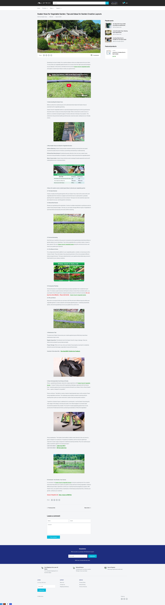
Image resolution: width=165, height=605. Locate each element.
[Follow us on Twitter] (124, 599)
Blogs (51, 8)
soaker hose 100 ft (61, 445)
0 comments (96, 55)
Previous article (51, 507)
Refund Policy (82, 584)
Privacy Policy (82, 582)
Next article (87, 507)
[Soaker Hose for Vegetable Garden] (69, 131)
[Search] (107, 3)
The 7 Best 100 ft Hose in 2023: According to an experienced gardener (119, 24)
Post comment (53, 537)
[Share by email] (51, 55)
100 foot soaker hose (61, 447)
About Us (62, 582)
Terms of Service (83, 586)
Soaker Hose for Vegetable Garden (82, 66)
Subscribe (92, 556)
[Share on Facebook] (44, 55)
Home (38, 8)
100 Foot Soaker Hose (42, 16)
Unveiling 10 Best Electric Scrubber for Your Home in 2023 (119, 38)
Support (58, 8)
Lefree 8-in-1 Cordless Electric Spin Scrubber (118, 53)
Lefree (113, 50)
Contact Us (62, 584)
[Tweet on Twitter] (49, 55)
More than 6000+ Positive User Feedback (70, 351)
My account (114, 3)
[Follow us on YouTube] (127, 599)
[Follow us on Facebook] (122, 599)
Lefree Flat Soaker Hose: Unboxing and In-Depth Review (120, 31)
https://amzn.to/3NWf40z (65, 494)
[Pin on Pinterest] (46, 55)
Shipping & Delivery (64, 586)
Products (44, 8)
